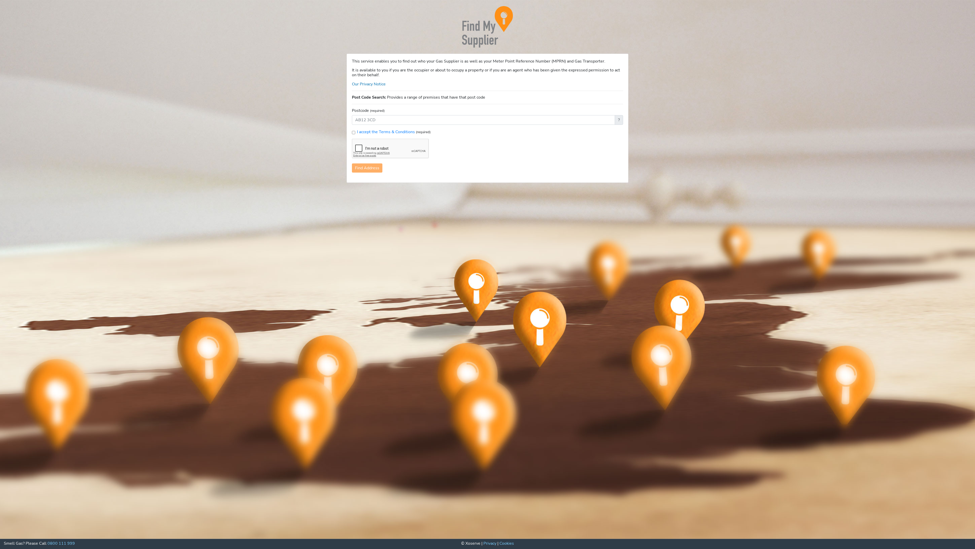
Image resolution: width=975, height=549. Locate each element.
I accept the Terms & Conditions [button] (386, 132)
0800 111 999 (61, 543)
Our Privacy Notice (369, 84)
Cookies (506, 543)
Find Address (367, 168)
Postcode (368, 110)
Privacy (489, 543)
